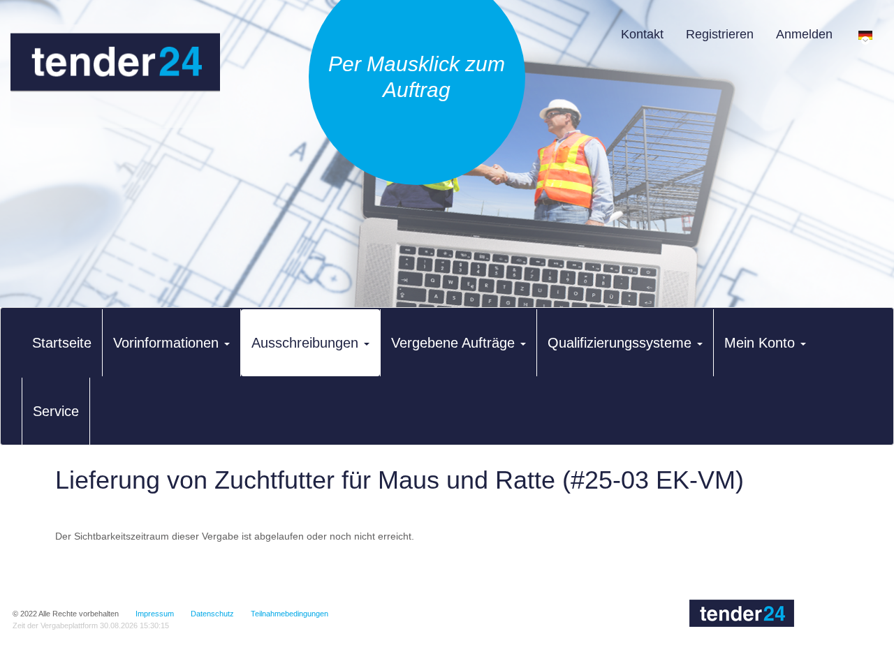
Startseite (61, 342)
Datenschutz (212, 613)
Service (56, 411)
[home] (115, 76)
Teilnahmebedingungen (289, 613)
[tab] (62, 342)
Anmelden (804, 34)
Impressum (154, 613)
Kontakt (642, 34)
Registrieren (720, 34)
